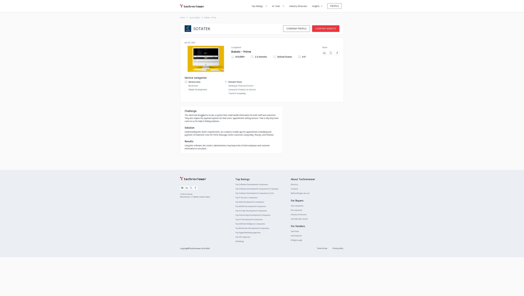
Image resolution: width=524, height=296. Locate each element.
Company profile (296, 28)
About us (294, 184)
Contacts (294, 189)
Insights (315, 6)
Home (182, 17)
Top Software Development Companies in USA (254, 193)
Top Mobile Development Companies (250, 206)
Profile (334, 6)
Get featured (296, 235)
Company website (325, 28)
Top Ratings (257, 6)
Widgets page (296, 240)
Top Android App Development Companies (253, 215)
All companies (296, 210)
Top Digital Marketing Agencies (248, 232)
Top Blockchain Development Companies (252, 228)
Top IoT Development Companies (249, 219)
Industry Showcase (298, 6)
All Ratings (239, 241)
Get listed (295, 231)
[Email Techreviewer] (182, 188)
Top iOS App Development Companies (251, 210)
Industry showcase (298, 214)
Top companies (297, 205)
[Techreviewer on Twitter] (191, 188)
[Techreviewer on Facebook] (195, 188)
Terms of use (322, 248)
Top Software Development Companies (251, 184)
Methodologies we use (300, 193)
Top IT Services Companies (246, 197)
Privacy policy (338, 248)
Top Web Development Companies (249, 202)
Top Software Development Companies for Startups (256, 189)
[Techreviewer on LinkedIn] (186, 188)
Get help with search (299, 219)
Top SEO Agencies (242, 237)
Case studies (194, 17)
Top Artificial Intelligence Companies (250, 224)
